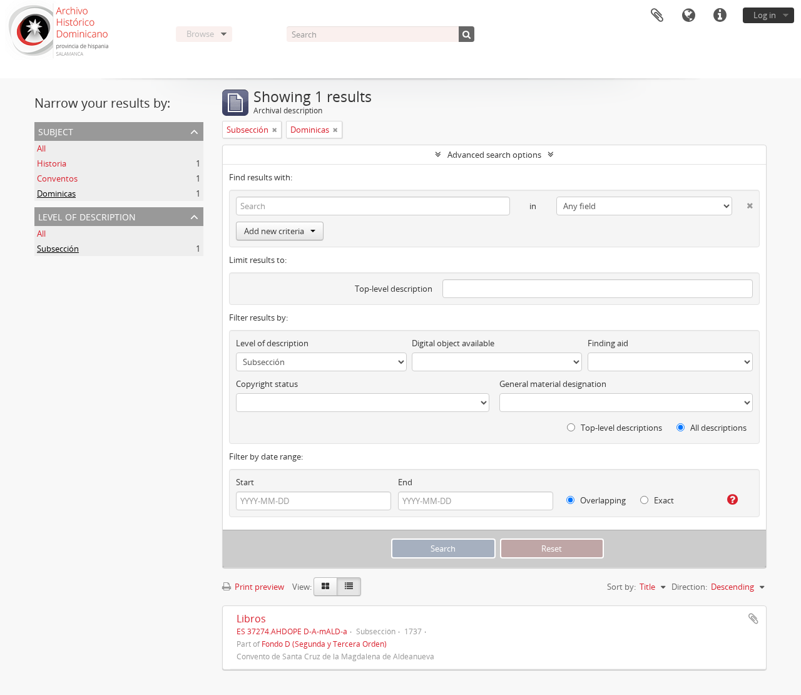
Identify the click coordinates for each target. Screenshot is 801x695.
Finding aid (608, 343)
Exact (663, 500)
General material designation (552, 383)
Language (688, 15)
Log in (764, 15)
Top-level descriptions (620, 427)
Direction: (689, 586)
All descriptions (717, 427)
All (41, 148)
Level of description (87, 215)
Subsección (58, 248)
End (405, 482)
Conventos (57, 178)
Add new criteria (274, 231)
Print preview (258, 586)
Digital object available (453, 343)
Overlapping (602, 500)
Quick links (719, 15)
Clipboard (657, 15)
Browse (200, 33)
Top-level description (393, 288)
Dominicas (56, 193)
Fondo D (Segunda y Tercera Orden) (324, 644)
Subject (55, 130)
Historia (51, 163)
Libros (251, 619)
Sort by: (621, 586)
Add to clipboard (753, 618)
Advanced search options (494, 154)
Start (245, 482)
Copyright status (267, 383)
